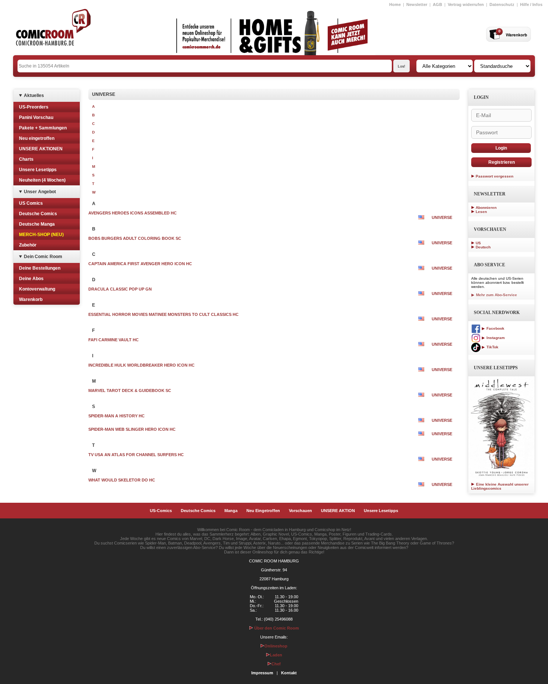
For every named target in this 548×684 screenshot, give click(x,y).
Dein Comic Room (43, 256)
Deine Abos (31, 278)
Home (395, 4)
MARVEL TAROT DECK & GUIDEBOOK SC (129, 390)
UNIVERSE (442, 217)
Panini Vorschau (36, 117)
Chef (276, 664)
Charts (26, 159)
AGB (437, 4)
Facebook (494, 328)
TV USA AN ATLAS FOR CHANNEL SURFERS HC (136, 454)
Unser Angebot (40, 191)
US (478, 243)
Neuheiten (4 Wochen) (42, 180)
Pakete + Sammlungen (43, 128)
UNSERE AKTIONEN (41, 148)
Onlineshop (275, 646)
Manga (230, 510)
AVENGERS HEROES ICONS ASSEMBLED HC (132, 213)
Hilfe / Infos (531, 4)
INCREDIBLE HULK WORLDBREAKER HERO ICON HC (141, 365)
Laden (276, 655)
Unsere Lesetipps (38, 169)
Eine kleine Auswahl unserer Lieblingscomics (500, 486)
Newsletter (416, 4)
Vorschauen (300, 510)
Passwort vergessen (494, 176)
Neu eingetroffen (36, 138)
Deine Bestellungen (39, 268)
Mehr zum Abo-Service (496, 295)
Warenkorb (30, 299)
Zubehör (28, 245)
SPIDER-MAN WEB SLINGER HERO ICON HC (132, 429)
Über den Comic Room (276, 628)
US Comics (31, 203)
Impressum (262, 673)
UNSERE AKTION (338, 510)
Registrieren (501, 162)
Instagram (495, 338)
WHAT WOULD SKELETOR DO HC (121, 480)
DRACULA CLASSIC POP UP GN (120, 289)
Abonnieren (486, 207)
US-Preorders (33, 107)
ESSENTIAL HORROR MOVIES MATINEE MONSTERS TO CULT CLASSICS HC (163, 314)
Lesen (481, 212)
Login (501, 148)
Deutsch (483, 247)
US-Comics (161, 510)
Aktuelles (34, 95)
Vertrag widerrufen (466, 4)
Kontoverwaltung (37, 289)
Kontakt (289, 673)
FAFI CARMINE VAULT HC (113, 340)
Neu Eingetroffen (263, 510)
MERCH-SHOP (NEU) (41, 234)
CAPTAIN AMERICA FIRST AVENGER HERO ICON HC (140, 263)
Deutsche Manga (37, 224)
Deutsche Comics (38, 213)
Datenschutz (501, 4)
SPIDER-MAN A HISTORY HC (116, 416)
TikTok (491, 347)
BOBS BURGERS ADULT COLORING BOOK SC (134, 238)
